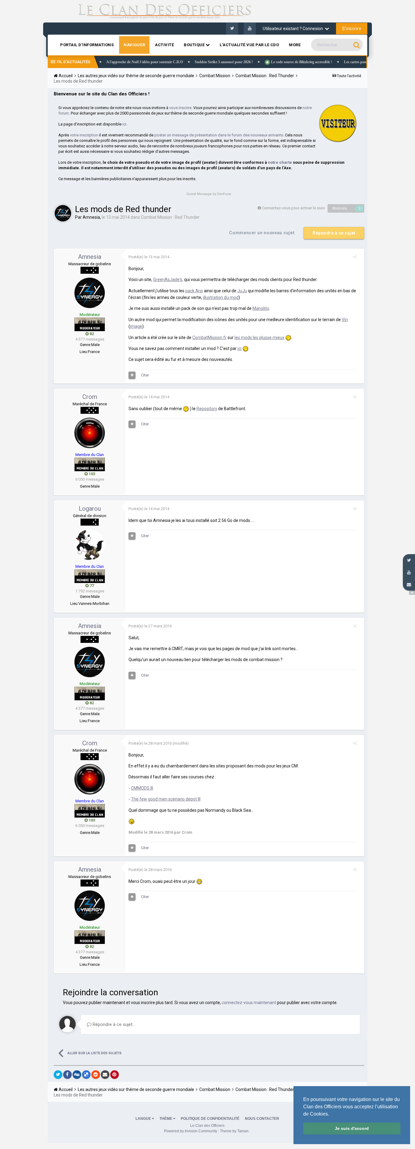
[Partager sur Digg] (77, 1074)
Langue (143, 1118)
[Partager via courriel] (105, 1074)
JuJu (242, 290)
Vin (345, 319)
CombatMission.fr (209, 337)
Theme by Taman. (234, 1131)
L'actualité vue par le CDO (249, 45)
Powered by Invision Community (190, 1131)
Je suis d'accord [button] (352, 1128)
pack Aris (194, 290)
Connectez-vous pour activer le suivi (293, 208)
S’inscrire (351, 28)
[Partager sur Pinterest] (114, 1074)
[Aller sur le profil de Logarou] (89, 544)
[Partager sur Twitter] (58, 1074)
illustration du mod (220, 297)
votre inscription (84, 135)
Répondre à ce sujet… (113, 1024)
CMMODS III (142, 788)
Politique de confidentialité (210, 1118)
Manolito (260, 308)
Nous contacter (262, 1118)
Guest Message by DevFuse (209, 194)
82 (91, 333)
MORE (294, 45)
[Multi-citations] (132, 375)
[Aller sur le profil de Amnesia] (62, 213)
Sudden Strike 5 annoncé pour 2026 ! (205, 62)
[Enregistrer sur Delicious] (86, 1074)
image (136, 326)
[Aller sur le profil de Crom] (89, 432)
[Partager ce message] (354, 257)
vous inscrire (180, 107)
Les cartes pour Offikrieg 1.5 (347, 62)
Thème (166, 1118)
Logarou (90, 508)
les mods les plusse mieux (259, 337)
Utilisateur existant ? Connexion (294, 28)
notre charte (280, 162)
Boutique (195, 45)
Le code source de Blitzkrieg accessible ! (282, 62)
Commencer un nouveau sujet (261, 232)
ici (124, 124)
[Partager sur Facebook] (67, 1074)
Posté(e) (149, 257)
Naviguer (134, 45)
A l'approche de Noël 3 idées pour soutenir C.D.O (125, 62)
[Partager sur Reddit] (95, 1074)
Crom (89, 396)
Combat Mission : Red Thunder (170, 217)
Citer (145, 375)
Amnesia (91, 217)
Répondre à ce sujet (334, 233)
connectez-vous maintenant (249, 1002)
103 (91, 474)
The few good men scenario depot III (166, 799)
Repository (207, 408)
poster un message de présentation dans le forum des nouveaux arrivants (218, 135)
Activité (164, 45)
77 (91, 585)
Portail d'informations (87, 45)
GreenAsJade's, (168, 279)
